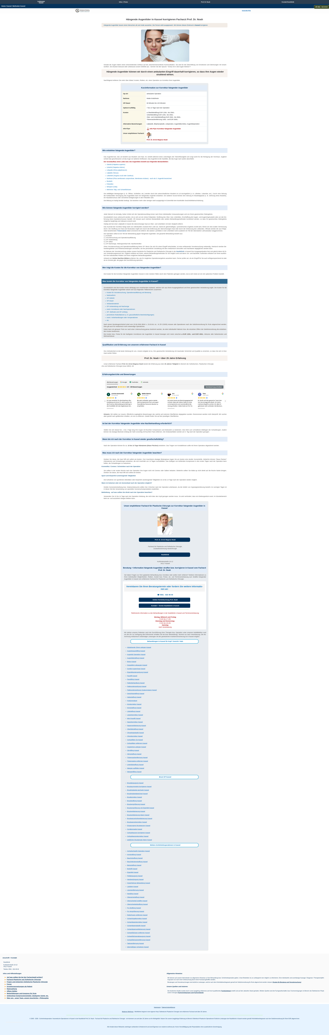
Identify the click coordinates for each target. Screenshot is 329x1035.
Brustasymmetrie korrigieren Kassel (139, 786)
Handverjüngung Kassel (135, 879)
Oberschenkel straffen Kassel (137, 901)
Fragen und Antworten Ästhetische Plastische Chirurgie (27, 982)
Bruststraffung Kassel (134, 801)
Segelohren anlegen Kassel (136, 747)
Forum (9, 984)
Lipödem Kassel (132, 886)
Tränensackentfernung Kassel (137, 757)
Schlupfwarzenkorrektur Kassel (137, 836)
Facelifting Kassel (133, 679)
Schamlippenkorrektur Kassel (137, 922)
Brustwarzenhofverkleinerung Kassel (139, 818)
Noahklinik (180, 251)
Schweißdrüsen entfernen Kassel (138, 933)
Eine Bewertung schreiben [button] (214, 387)
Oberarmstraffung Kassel (135, 897)
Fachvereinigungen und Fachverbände (190, 992)
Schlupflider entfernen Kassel (137, 743)
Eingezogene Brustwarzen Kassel (138, 825)
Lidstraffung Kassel (133, 711)
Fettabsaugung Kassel (134, 876)
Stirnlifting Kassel (133, 750)
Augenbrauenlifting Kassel (136, 651)
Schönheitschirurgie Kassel (14, 1022)
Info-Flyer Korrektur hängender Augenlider (165, 128)
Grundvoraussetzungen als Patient (19, 986)
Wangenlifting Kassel (134, 772)
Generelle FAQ (246, 10)
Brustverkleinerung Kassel (136, 811)
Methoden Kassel (19, 6)
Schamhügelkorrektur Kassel (137, 918)
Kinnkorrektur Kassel (134, 704)
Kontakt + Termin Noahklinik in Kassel (165, 606)
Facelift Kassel (132, 676)
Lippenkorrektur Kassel (135, 715)
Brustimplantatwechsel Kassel (137, 794)
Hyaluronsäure (132, 701)
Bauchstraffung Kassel (135, 858)
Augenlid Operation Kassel (136, 654)
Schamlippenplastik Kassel (136, 925)
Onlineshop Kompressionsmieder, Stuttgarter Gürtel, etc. (28, 996)
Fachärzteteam (226, 991)
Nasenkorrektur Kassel (135, 722)
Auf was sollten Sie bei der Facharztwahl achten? (25, 977)
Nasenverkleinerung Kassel (136, 725)
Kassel (9, 6)
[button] (123, 382)
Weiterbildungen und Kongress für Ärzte (21, 993)
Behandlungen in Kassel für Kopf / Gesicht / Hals (165, 641)
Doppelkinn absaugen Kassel (137, 665)
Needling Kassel (132, 894)
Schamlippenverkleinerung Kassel (138, 929)
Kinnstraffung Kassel (134, 708)
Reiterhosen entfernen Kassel (137, 915)
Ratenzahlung (12, 989)
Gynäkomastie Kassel (134, 829)
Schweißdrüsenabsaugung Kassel (138, 936)
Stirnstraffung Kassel (134, 754)
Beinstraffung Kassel (134, 865)
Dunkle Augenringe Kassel (136, 669)
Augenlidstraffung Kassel (135, 658)
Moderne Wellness (127, 1011)
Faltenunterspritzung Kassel (136, 686)
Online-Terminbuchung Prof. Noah (165, 600)
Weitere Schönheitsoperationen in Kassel (165, 845)
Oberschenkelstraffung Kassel (137, 904)
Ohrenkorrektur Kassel (135, 736)
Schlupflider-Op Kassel (135, 740)
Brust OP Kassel (165, 777)
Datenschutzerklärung (168, 1007)
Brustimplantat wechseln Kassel (138, 790)
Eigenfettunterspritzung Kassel (137, 672)
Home (3, 6)
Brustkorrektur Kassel (134, 797)
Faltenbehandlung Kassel (136, 683)
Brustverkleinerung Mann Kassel (138, 815)
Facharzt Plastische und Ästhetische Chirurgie (24, 979)
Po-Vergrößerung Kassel (135, 911)
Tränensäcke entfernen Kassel (137, 761)
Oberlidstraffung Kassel (135, 729)
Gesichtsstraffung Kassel (135, 693)
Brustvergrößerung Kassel (136, 804)
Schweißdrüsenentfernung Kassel (138, 940)
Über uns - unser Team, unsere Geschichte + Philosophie (28, 998)
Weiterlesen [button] (110, 408)
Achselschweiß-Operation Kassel (138, 851)
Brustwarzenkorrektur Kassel (137, 822)
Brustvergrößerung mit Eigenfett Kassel (140, 808)
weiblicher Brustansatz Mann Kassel (139, 840)
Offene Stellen (12, 991)
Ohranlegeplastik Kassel (135, 733)
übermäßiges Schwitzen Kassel (138, 947)
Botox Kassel (131, 661)
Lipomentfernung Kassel (135, 890)
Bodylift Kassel (132, 869)
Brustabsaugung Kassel (135, 783)
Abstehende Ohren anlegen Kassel (139, 647)
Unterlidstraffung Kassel (135, 765)
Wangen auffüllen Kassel (135, 768)
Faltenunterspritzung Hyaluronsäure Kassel (142, 690)
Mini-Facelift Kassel (134, 718)
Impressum (157, 1007)
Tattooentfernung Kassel (135, 943)
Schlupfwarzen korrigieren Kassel (138, 833)
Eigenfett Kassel (132, 872)
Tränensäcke (121, 231)
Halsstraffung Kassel (134, 697)
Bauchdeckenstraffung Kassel (137, 862)
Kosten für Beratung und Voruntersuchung (287, 982)
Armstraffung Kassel (134, 854)
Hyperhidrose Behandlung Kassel (138, 883)
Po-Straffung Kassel (134, 908)
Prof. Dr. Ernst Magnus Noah (157, 140)
